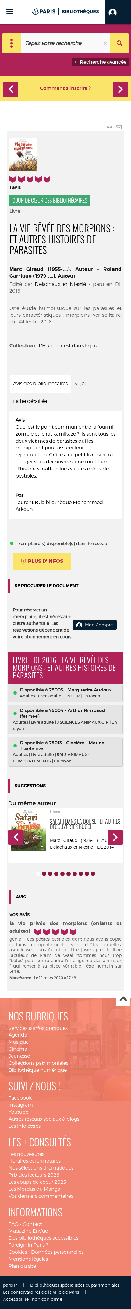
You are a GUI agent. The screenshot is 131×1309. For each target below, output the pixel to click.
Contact (32, 1224)
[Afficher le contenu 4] (56, 874)
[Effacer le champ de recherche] (106, 43)
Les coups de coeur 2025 (37, 1182)
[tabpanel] (65, 465)
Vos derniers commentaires (41, 1196)
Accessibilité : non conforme (32, 1299)
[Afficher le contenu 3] (50, 874)
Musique (19, 1042)
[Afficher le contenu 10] (93, 874)
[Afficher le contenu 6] (68, 874)
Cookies (18, 1252)
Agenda (18, 1035)
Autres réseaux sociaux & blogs (44, 1119)
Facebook (20, 1098)
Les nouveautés (26, 1154)
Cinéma (18, 1049)
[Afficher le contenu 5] (62, 874)
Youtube (18, 1112)
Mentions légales (28, 1259)
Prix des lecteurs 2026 (34, 1175)
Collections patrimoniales (38, 1063)
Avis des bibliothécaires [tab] (40, 383)
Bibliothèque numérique (38, 1070)
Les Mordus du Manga (34, 1189)
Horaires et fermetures (35, 1161)
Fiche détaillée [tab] (30, 401)
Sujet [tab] (80, 383)
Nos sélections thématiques (41, 1168)
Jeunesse (19, 1056)
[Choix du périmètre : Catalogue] (11, 43)
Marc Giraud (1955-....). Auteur (51, 269)
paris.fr (10, 1285)
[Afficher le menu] (9, 11)
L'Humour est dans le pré (68, 345)
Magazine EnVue (28, 1231)
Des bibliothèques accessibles (43, 1238)
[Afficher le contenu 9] (87, 874)
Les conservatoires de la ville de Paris (41, 1292)
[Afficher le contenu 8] (81, 874)
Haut (123, 999)
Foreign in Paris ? (28, 1245)
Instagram (21, 1105)
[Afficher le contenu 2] (44, 874)
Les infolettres (25, 1126)
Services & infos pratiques (38, 1028)
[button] (118, 12)
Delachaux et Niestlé (60, 284)
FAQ (14, 1224)
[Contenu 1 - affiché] (38, 874)
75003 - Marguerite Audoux (80, 690)
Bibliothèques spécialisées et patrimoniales (74, 1285)
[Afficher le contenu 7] (75, 874)
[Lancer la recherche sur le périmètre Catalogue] (119, 43)
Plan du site (22, 1266)
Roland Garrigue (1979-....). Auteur (65, 272)
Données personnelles (57, 1252)
